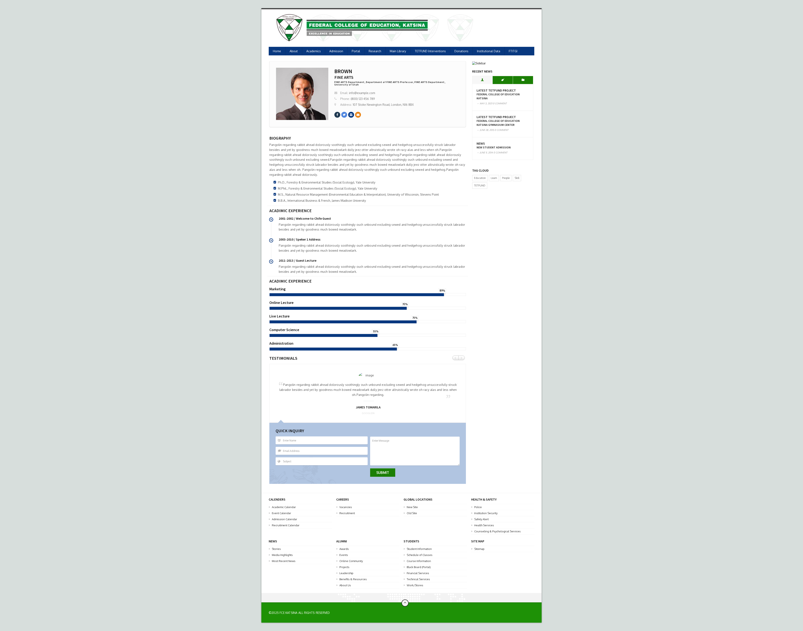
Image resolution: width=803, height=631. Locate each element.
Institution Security (485, 513)
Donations (461, 51)
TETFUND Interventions (430, 51)
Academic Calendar (284, 507)
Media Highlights (282, 555)
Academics (313, 51)
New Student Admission (494, 147)
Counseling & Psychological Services (497, 531)
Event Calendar (281, 513)
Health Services (484, 525)
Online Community (351, 561)
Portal (356, 51)
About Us (345, 585)
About (294, 51)
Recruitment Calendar (285, 525)
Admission (336, 51)
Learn (494, 178)
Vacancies (345, 507)
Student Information (419, 549)
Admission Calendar (284, 519)
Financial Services (418, 573)
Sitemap (479, 549)
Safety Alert (481, 519)
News (481, 143)
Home (277, 51)
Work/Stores (415, 585)
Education (480, 178)
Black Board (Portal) (419, 567)
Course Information (419, 561)
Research (375, 51)
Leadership (346, 573)
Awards (344, 549)
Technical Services (418, 579)
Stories (276, 549)
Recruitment (347, 513)
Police (478, 507)
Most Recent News (283, 561)
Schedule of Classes (419, 555)
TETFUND (479, 185)
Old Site (412, 513)
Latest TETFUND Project (496, 90)
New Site (412, 507)
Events (343, 555)
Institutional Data (488, 51)
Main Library (398, 51)
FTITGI (513, 51)
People (506, 178)
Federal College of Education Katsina (498, 96)
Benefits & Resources (353, 579)
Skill (517, 178)
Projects (344, 567)
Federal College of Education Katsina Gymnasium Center (498, 123)
